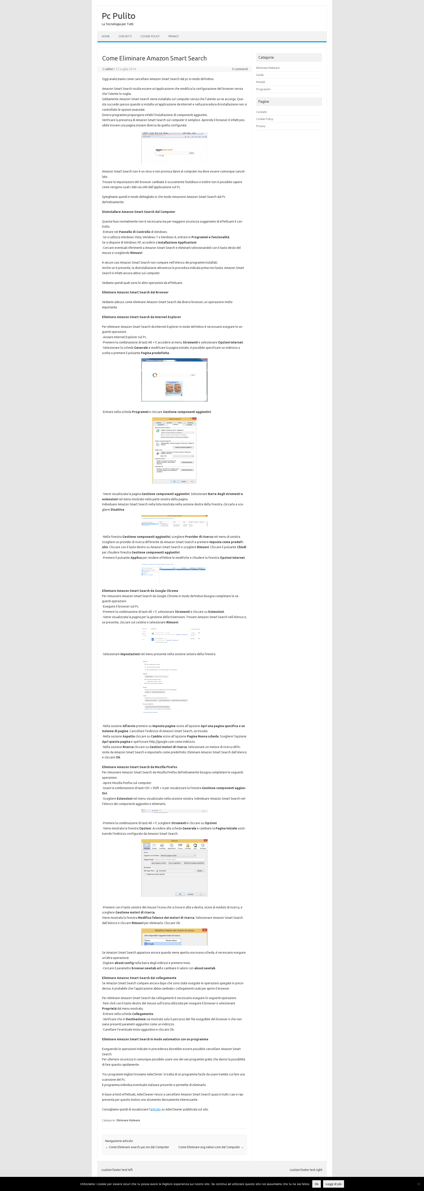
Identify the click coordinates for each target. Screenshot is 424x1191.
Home (106, 36)
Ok (316, 1184)
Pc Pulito (119, 15)
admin (109, 69)
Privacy (173, 36)
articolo (155, 1109)
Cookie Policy (150, 36)
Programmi (263, 89)
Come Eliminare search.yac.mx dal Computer (137, 1147)
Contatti (125, 36)
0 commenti (240, 69)
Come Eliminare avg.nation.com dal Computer (211, 1147)
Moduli (260, 81)
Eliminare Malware (128, 1120)
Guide (260, 74)
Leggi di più (334, 1184)
